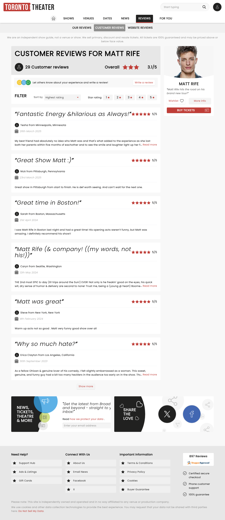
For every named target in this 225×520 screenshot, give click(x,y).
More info (200, 100)
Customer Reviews (109, 28)
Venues (88, 18)
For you (166, 18)
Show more (86, 386)
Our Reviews (81, 28)
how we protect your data (87, 419)
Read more (150, 144)
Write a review (144, 82)
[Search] (205, 7)
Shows (68, 18)
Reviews (145, 18)
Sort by (38, 97)
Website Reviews (140, 28)
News (125, 18)
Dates (107, 18)
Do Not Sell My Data (31, 511)
